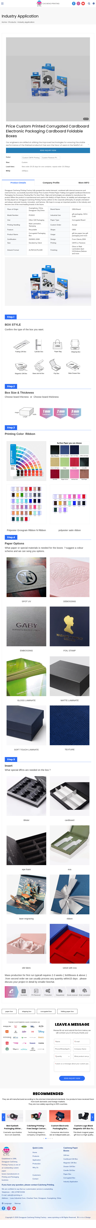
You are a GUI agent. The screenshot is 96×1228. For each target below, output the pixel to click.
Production (37, 1164)
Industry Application (26, 22)
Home (4, 22)
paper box (9, 1011)
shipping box (26, 1011)
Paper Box (67, 1174)
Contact (35, 1179)
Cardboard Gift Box (70, 1159)
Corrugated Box (69, 1178)
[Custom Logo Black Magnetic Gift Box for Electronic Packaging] (83, 1116)
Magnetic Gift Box (70, 1163)
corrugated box (46, 1011)
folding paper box (67, 1011)
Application (37, 1160)
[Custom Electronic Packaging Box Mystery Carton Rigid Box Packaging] (60, 1116)
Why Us (35, 1167)
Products (12, 22)
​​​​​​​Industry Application (70, 1182)
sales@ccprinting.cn (14, 1195)
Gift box (66, 1155)
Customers (37, 1175)
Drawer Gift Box (69, 1166)
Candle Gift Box (69, 1170)
